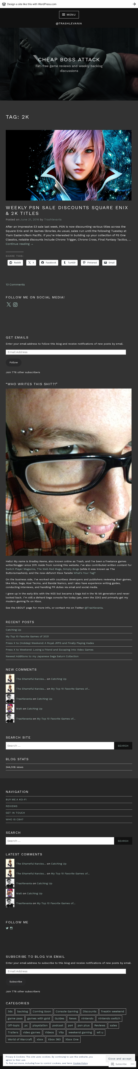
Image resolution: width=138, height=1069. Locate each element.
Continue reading (19, 244)
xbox (40, 1039)
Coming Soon (42, 1011)
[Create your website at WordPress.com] (69, 4)
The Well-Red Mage (49, 569)
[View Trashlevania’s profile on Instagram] (11, 928)
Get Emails (17, 337)
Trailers (13, 1032)
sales (113, 1025)
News (73, 1018)
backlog (22, 1011)
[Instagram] (15, 305)
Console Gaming (67, 1011)
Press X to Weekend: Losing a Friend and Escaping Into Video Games (49, 649)
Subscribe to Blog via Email (35, 956)
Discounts (89, 1011)
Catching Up (13, 629)
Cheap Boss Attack (69, 59)
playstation (40, 1025)
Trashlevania (53, 219)
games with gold (38, 1018)
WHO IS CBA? (14, 819)
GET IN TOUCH (15, 812)
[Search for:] (69, 745)
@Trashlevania (94, 607)
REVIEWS (11, 806)
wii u (100, 1032)
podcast (57, 1025)
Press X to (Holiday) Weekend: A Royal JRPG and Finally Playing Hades (50, 643)
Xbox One (72, 1039)
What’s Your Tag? (85, 573)
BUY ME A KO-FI (16, 799)
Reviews (99, 1025)
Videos (49, 1032)
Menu (71, 14)
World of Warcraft (20, 1039)
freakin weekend (112, 1011)
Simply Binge (71, 569)
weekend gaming (80, 1032)
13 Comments (15, 284)
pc (26, 1025)
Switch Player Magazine (20, 569)
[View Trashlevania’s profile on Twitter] (7, 928)
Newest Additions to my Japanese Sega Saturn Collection (42, 656)
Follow (14, 362)
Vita (61, 1032)
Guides (59, 1018)
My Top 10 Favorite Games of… (70, 688)
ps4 (70, 1025)
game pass (15, 1018)
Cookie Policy (80, 1063)
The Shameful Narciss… (31, 678)
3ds (10, 1011)
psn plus (84, 1025)
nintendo (87, 1018)
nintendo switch (109, 1018)
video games (31, 1032)
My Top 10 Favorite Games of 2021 (27, 636)
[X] (9, 305)
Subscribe (16, 981)
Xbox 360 (54, 1039)
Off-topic (14, 1025)
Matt (19, 708)
